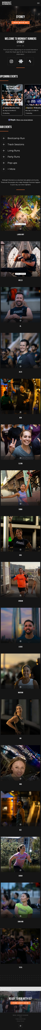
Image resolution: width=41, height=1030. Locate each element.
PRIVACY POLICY (20, 1021)
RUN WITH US (21, 22)
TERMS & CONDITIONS (20, 1019)
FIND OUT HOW (21, 1003)
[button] (38, 3)
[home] (4, 3)
